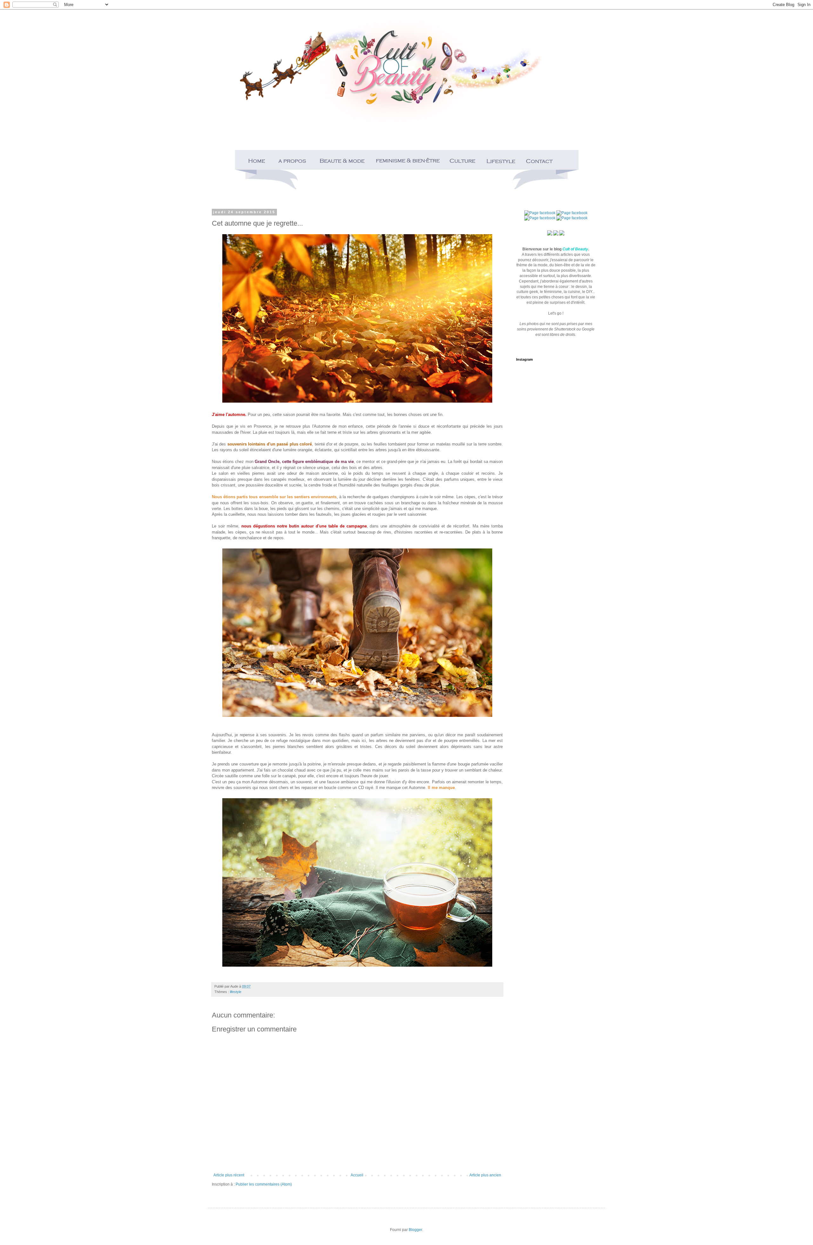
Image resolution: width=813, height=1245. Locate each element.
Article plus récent (228, 1175)
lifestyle (235, 992)
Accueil (357, 1175)
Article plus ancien (485, 1175)
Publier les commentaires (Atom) (264, 1184)
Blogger (415, 1230)
